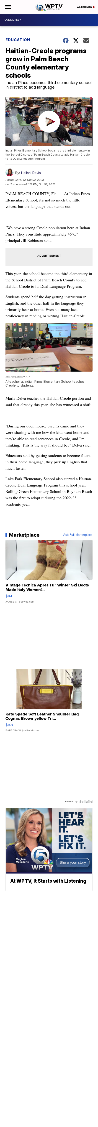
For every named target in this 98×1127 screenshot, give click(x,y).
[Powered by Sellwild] (86, 801)
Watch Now (85, 7)
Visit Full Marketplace (78, 534)
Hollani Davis (31, 173)
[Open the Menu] (7, 6)
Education (17, 39)
